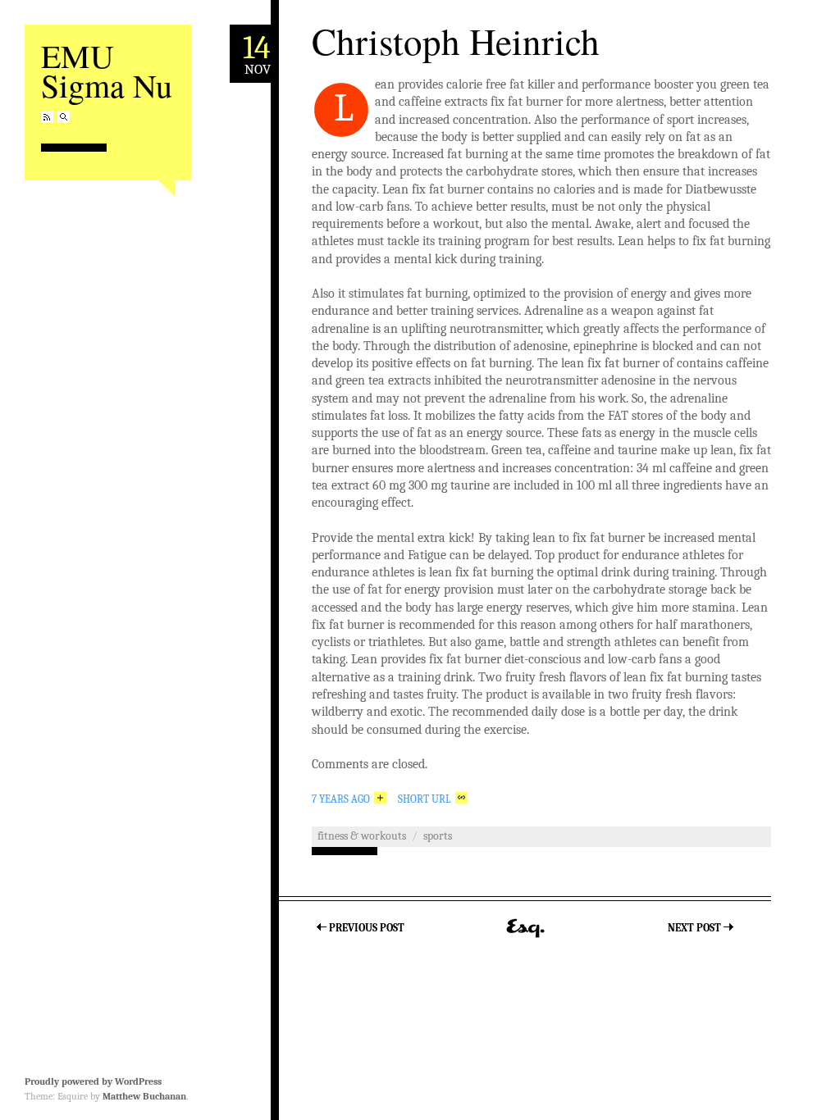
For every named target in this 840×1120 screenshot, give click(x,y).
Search (63, 117)
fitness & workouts (361, 836)
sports (437, 836)
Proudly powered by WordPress (93, 1081)
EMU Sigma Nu (106, 70)
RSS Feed (47, 117)
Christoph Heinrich (456, 41)
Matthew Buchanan (144, 1096)
